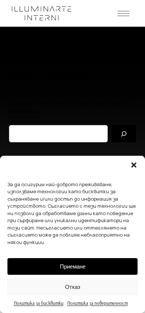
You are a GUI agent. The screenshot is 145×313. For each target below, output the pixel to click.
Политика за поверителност (97, 303)
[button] (134, 165)
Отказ (72, 287)
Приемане (73, 266)
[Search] (124, 133)
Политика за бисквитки (39, 303)
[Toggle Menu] (123, 13)
